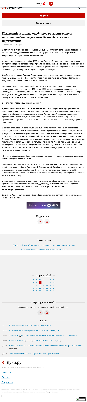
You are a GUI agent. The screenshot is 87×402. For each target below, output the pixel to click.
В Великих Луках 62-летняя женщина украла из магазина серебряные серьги (44, 245)
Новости (43, 16)
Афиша (5, 377)
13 (40, 285)
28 (33, 280)
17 (53, 285)
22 (47, 288)
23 (50, 288)
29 (36, 280)
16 (50, 285)
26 (36, 291)
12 (36, 285)
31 (43, 280)
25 (33, 291)
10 (53, 282)
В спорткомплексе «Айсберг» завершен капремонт (30, 325)
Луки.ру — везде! (43, 302)
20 (40, 288)
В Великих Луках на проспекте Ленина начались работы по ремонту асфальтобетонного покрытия (45, 347)
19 (36, 288)
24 (53, 288)
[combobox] (43, 23)
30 (40, 280)
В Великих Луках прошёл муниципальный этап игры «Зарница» (35, 340)
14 (43, 285)
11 (33, 285)
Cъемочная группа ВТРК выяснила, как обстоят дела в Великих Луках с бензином (43, 335)
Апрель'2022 (43, 275)
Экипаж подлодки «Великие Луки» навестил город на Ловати (34, 353)
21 (43, 288)
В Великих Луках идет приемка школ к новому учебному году (34, 330)
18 (33, 288)
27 (40, 291)
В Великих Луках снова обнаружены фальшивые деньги (44, 249)
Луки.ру (48, 392)
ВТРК (43, 320)
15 (47, 285)
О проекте (7, 382)
